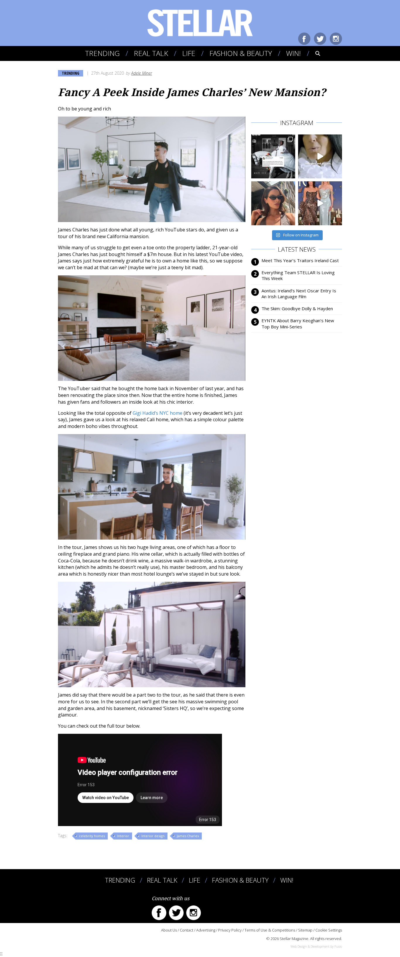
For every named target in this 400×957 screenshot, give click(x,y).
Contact (186, 930)
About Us (169, 930)
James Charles (188, 836)
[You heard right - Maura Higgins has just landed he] (273, 203)
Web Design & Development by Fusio (316, 946)
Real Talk (151, 53)
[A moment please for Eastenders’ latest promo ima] (273, 156)
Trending (102, 53)
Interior (123, 836)
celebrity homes (92, 836)
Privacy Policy (230, 930)
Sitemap (305, 930)
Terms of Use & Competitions (270, 930)
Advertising (205, 930)
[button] (314, 53)
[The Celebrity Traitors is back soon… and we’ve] (320, 156)
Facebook (304, 39)
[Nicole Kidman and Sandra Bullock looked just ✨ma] (320, 203)
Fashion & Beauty (240, 53)
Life (188, 53)
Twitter (320, 39)
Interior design (153, 836)
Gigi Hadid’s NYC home (157, 413)
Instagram (336, 39)
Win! (293, 53)
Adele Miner (141, 73)
